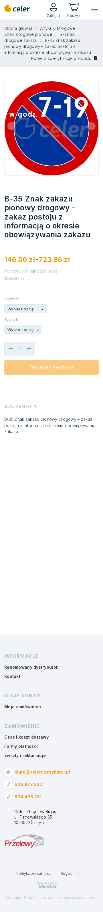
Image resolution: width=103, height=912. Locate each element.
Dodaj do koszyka (51, 367)
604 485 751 (28, 796)
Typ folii (11, 319)
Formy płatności (21, 746)
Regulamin (70, 873)
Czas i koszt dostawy (26, 737)
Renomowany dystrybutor (31, 667)
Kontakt (12, 676)
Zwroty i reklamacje (25, 755)
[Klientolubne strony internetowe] (47, 887)
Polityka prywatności (34, 873)
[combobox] (25, 308)
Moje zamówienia (22, 706)
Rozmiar (11, 299)
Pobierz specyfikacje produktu (62, 58)
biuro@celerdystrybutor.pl (42, 772)
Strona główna (18, 28)
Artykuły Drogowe (57, 28)
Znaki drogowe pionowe (28, 34)
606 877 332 (28, 784)
